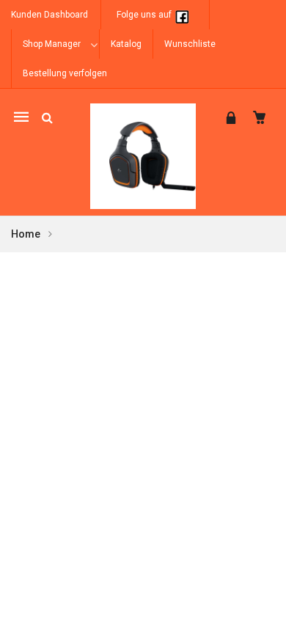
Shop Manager (52, 44)
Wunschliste (190, 44)
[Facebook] (182, 15)
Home (26, 234)
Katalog (126, 44)
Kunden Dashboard (49, 15)
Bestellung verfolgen (65, 73)
